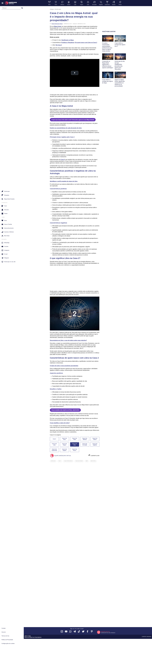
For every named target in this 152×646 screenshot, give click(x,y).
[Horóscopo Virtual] (11, 3)
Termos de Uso (5, 635)
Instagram (6, 250)
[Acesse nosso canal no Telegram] (74, 631)
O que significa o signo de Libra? (60, 423)
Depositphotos (38, 637)
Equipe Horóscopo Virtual (57, 23)
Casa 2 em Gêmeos (84, 439)
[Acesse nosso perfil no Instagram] (61, 631)
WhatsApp (6, 242)
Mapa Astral (57, 26)
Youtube (6, 246)
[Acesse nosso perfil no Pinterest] (91, 631)
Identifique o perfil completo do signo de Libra (63, 181)
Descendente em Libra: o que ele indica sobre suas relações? (68, 340)
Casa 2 (54, 439)
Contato (4, 628)
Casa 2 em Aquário (64, 450)
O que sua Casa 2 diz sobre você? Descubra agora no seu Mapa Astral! (72, 119)
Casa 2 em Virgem (64, 444)
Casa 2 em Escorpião (84, 444)
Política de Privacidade (7, 639)
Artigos (52, 9)
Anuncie (4, 632)
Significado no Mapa (67, 40)
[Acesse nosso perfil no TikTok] (79, 631)
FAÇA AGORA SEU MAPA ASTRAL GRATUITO (65, 410)
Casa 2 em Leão (54, 444)
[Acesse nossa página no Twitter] (83, 631)
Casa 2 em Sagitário (94, 444)
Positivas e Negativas (67, 42)
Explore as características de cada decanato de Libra (66, 128)
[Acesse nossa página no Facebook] (87, 631)
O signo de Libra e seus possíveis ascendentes (64, 365)
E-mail (5, 254)
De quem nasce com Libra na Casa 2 (86, 42)
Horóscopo (58, 9)
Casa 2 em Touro (74, 439)
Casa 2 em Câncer (94, 439)
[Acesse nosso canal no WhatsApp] (70, 631)
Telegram (6, 257)
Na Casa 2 (59, 45)
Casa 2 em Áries (64, 439)
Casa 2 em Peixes (74, 450)
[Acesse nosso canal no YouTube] (66, 631)
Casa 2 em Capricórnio (54, 450)
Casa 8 (63, 159)
